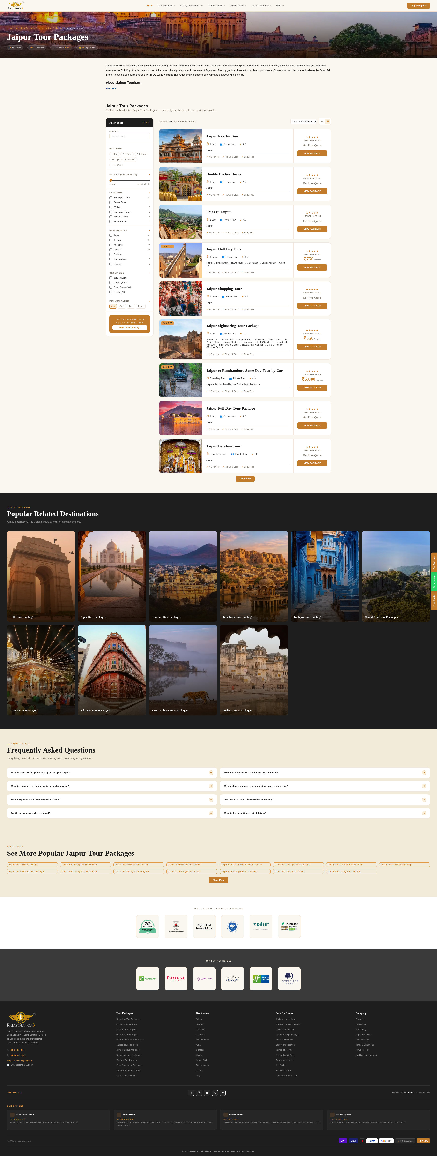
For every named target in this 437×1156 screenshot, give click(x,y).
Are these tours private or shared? (31, 813)
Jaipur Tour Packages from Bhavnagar (292, 865)
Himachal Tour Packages (128, 1050)
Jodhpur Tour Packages (308, 617)
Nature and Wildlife (285, 1029)
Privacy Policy (362, 1040)
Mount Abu (201, 1034)
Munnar (199, 1070)
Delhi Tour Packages (22, 617)
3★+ (122, 306)
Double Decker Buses (223, 174)
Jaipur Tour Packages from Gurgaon (132, 871)
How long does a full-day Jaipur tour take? (35, 799)
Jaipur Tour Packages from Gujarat (344, 871)
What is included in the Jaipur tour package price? (40, 786)
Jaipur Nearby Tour (222, 136)
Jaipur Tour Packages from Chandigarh (27, 871)
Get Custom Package (129, 327)
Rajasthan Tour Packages (50, 28)
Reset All (146, 123)
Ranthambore (202, 1040)
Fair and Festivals (284, 1050)
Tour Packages (165, 5)
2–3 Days (127, 154)
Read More (111, 88)
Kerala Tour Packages (126, 1075)
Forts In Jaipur (218, 212)
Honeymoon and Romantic (288, 1024)
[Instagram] (199, 1093)
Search (113, 131)
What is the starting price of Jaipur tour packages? (40, 772)
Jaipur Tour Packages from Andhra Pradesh (242, 865)
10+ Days (116, 165)
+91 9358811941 (16, 1050)
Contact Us (361, 1024)
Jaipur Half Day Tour (223, 249)
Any (113, 306)
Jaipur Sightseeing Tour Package (232, 326)
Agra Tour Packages (93, 617)
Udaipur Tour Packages (166, 617)
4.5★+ (141, 306)
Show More (218, 880)
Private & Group (283, 1070)
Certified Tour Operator (366, 1055)
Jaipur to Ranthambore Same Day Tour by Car (244, 370)
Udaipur (200, 1024)
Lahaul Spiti (201, 1060)
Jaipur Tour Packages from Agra (23, 865)
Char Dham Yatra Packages (129, 1065)
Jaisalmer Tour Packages (238, 617)
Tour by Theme (215, 5)
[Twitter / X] (215, 1093)
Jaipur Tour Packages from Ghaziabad (239, 871)
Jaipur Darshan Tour (223, 446)
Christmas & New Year (286, 1075)
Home (150, 5)
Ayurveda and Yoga (285, 1055)
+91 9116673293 (16, 1055)
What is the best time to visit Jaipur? (245, 813)
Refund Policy (362, 1050)
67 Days (115, 159)
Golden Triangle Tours (126, 1024)
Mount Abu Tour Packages (381, 617)
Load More (245, 478)
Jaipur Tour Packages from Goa (289, 871)
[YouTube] (207, 1093)
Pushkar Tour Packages (237, 710)
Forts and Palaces (284, 1040)
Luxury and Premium (285, 1045)
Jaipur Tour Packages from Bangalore (345, 865)
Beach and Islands (284, 1060)
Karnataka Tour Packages (128, 1070)
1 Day (114, 154)
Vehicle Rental (237, 5)
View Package (312, 153)
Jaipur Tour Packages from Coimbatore (80, 871)
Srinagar (200, 1050)
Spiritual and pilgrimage (287, 1034)
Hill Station (281, 1065)
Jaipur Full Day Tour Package (230, 408)
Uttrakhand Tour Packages (128, 1055)
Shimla (199, 1055)
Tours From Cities (260, 5)
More (278, 5)
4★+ (131, 306)
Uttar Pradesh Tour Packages (130, 1040)
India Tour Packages (25, 28)
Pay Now (423, 1141)
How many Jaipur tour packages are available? (251, 772)
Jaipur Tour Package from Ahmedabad (79, 865)
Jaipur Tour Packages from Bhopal (397, 865)
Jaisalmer (200, 1029)
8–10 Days (130, 159)
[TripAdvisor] (223, 1093)
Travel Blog (361, 1029)
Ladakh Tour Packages (127, 1045)
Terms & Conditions (365, 1045)
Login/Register (418, 5)
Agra (198, 1045)
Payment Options (364, 1034)
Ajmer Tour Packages (23, 710)
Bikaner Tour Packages (95, 710)
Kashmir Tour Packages (127, 1060)
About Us (360, 1019)
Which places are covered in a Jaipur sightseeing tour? (256, 786)
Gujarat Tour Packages (127, 1034)
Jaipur (199, 1019)
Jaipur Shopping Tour (224, 289)
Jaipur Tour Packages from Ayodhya (185, 865)
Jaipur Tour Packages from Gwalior (184, 871)
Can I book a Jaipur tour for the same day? (248, 799)
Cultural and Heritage (286, 1019)
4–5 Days (141, 154)
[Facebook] (191, 1093)
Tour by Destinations (190, 5)
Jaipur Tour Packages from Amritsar (131, 865)
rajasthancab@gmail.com (19, 1061)
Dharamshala (202, 1065)
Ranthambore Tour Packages (170, 710)
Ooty (198, 1075)
